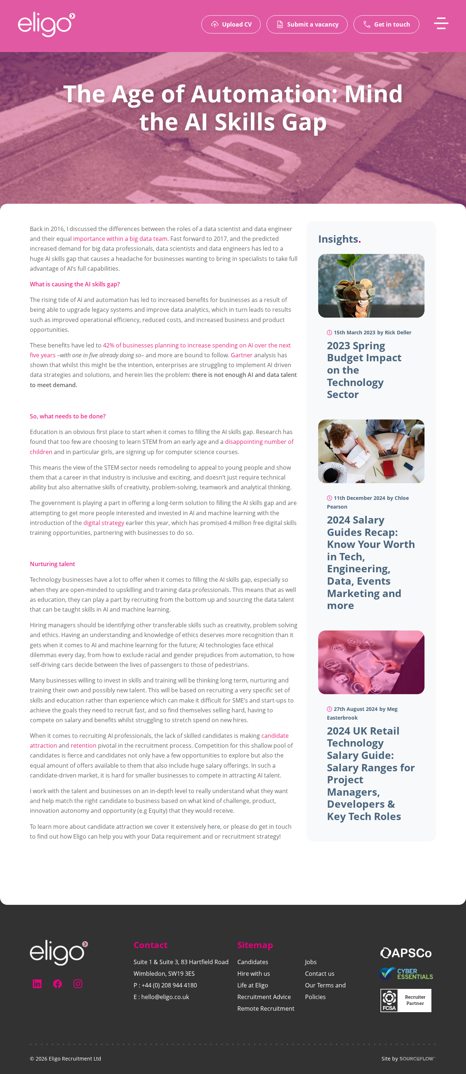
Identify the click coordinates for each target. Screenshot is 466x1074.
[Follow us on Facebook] (57, 983)
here (214, 827)
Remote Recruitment (266, 1009)
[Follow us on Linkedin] (37, 983)
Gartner (242, 355)
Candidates (252, 962)
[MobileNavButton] (441, 23)
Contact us (320, 974)
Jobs (311, 962)
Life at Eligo (252, 985)
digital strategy (103, 523)
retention (83, 745)
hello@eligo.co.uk (165, 997)
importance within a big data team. (121, 239)
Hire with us (253, 974)
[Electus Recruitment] (59, 952)
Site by (390, 1058)
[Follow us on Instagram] (78, 983)
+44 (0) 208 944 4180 (169, 985)
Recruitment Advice (264, 997)
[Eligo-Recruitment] (46, 24)
